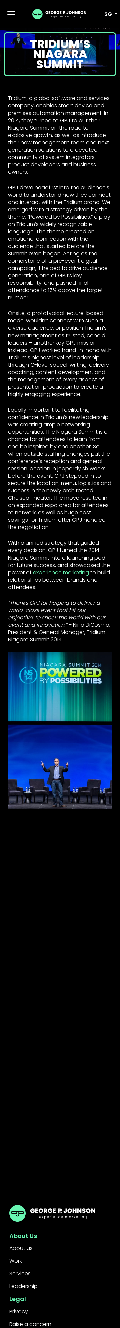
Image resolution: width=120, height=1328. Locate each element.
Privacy (18, 1311)
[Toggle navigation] (11, 14)
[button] (107, 14)
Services (20, 1273)
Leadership (23, 1286)
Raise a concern (30, 1324)
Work (15, 1261)
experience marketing (61, 572)
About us (21, 1248)
